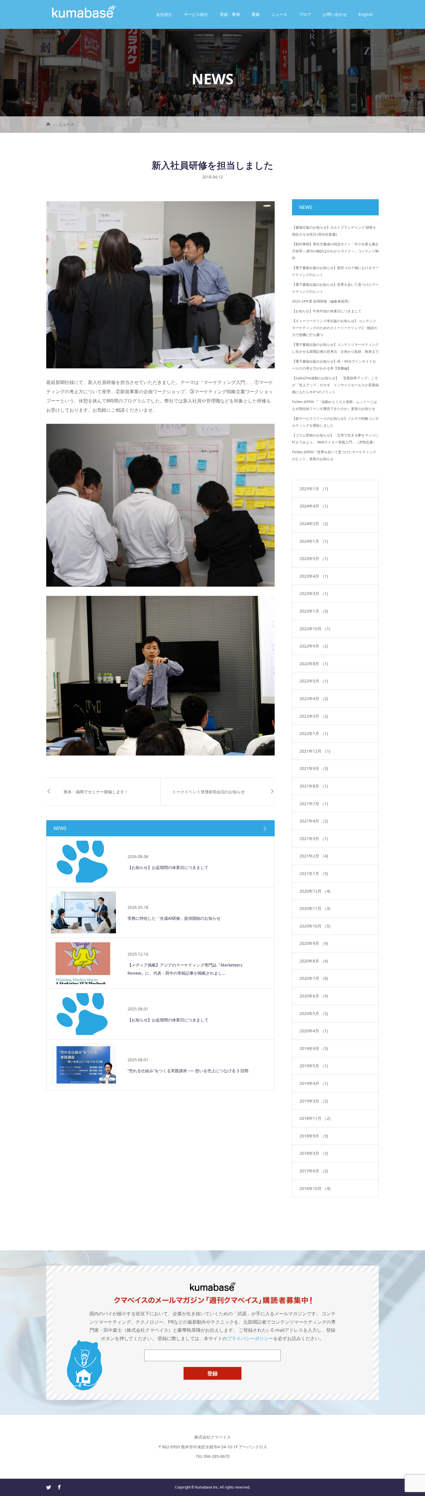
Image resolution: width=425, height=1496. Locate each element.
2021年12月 (315, 751)
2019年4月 (314, 1083)
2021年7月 (314, 803)
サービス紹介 (196, 14)
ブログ (305, 14)
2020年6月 (314, 996)
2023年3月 (314, 593)
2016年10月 (315, 1188)
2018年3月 (314, 1153)
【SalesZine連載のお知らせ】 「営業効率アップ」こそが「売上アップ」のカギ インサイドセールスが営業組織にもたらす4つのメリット (335, 385)
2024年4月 (314, 506)
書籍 (256, 14)
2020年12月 (315, 891)
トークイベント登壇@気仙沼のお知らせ (208, 791)
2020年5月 (314, 1013)
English (366, 14)
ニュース (279, 14)
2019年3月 (314, 1101)
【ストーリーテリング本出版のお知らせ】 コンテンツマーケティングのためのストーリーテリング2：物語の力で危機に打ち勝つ (334, 327)
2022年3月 (314, 716)
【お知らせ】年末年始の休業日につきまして (326, 311)
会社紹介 (164, 14)
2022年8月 (314, 663)
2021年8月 (314, 786)
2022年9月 (314, 646)
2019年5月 (314, 1065)
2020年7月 (314, 978)
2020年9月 (314, 943)
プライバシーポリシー (250, 1338)
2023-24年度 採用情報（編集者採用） (321, 301)
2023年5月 (314, 558)
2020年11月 (315, 908)
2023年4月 (314, 576)
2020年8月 (314, 961)
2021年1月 (314, 873)
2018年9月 (314, 1136)
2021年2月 (314, 856)
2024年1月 (314, 541)
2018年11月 (315, 1118)
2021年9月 (314, 768)
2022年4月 (314, 698)
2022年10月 (315, 628)
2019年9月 (314, 1048)
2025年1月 (314, 488)
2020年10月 (315, 926)
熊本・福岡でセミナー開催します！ (96, 791)
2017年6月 (314, 1171)
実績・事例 (230, 14)
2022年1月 (314, 733)
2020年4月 (314, 1031)
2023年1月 (314, 611)
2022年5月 (314, 681)
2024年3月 (314, 523)
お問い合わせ (335, 14)
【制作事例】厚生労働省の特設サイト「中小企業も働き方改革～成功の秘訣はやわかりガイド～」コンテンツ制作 (335, 251)
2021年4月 (314, 821)
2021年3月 (314, 838)
